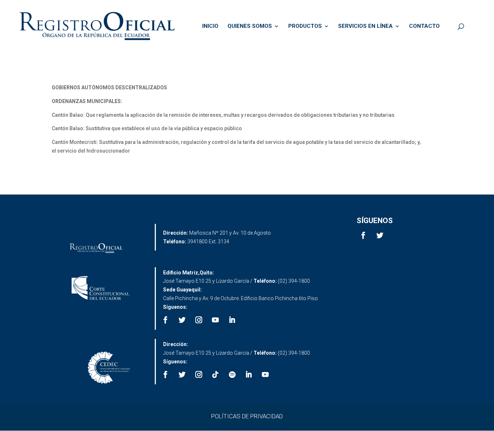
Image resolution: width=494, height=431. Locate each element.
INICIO (210, 26)
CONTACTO (424, 26)
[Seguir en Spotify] (232, 374)
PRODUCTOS (305, 26)
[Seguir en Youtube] (215, 320)
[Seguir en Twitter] (380, 235)
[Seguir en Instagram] (199, 320)
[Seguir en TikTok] (215, 374)
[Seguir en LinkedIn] (232, 320)
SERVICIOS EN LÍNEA (365, 26)
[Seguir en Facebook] (363, 235)
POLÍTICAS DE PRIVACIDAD (247, 416)
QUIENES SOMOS (249, 26)
